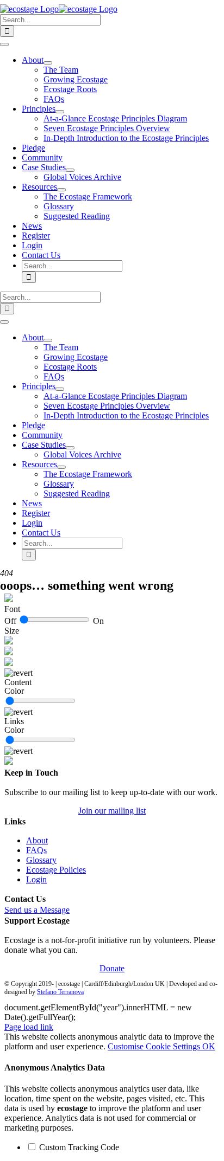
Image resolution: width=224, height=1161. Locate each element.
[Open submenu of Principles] (59, 111)
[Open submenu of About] (47, 62)
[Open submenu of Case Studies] (70, 170)
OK (208, 1046)
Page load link (28, 1026)
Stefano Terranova (60, 992)
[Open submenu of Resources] (61, 189)
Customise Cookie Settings (155, 1046)
